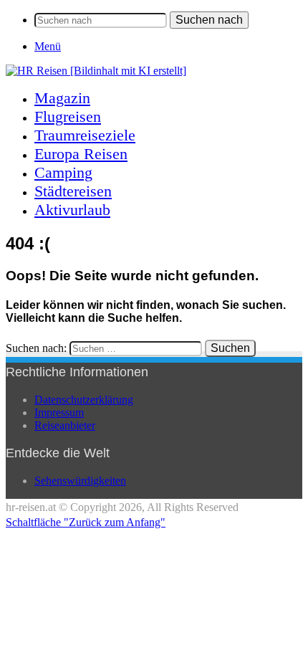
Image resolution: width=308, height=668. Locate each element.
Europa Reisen (80, 154)
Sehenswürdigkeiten (80, 480)
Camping (63, 172)
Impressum (59, 412)
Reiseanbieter (64, 425)
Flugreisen (67, 116)
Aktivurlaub (72, 210)
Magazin (62, 98)
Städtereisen (73, 191)
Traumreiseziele (84, 135)
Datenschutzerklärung (83, 399)
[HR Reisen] (96, 71)
